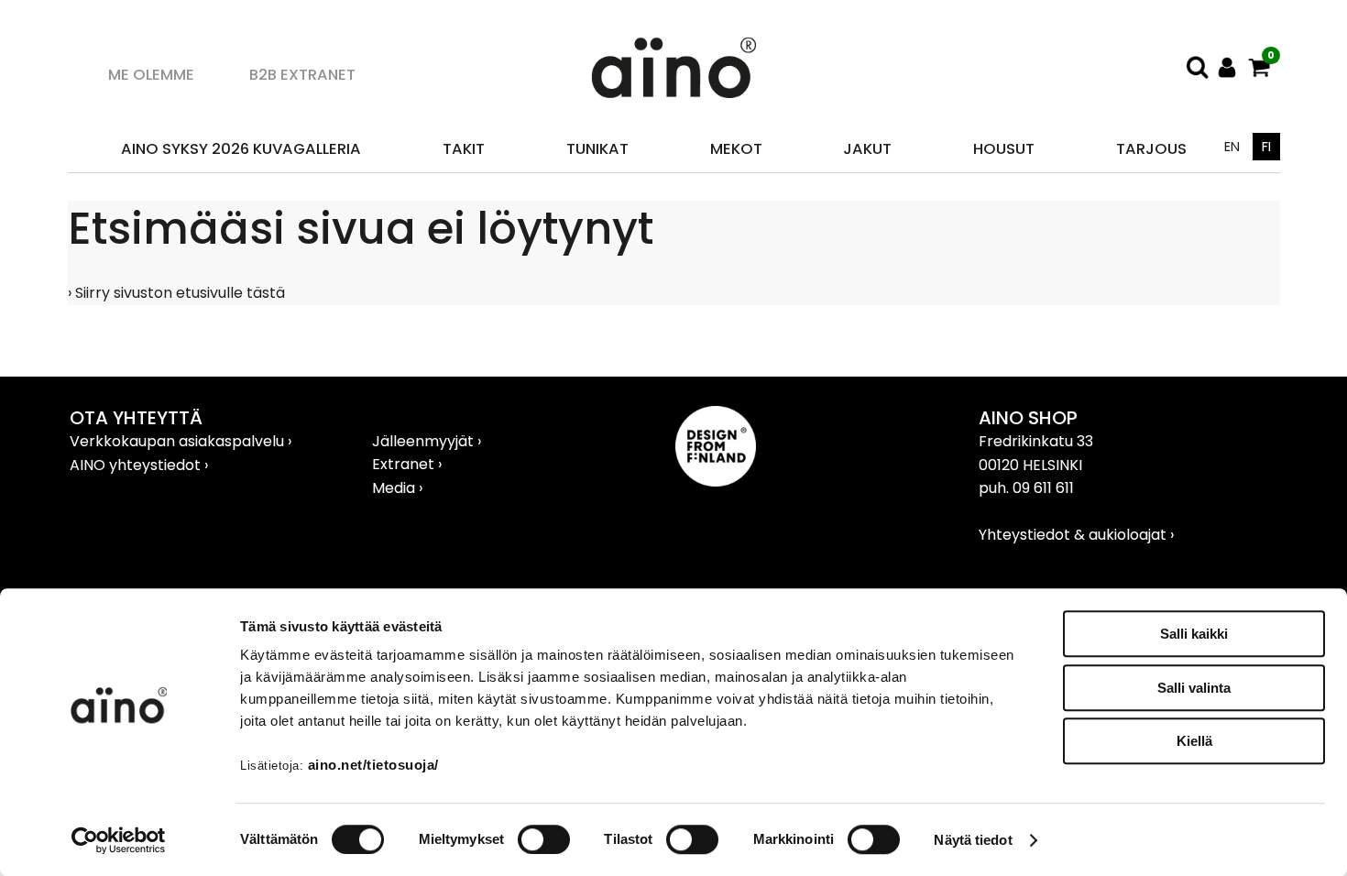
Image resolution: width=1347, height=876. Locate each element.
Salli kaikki (1194, 633)
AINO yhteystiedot (137, 465)
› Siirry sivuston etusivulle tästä (176, 292)
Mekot (736, 148)
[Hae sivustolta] (1197, 67)
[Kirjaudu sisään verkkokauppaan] (1227, 67)
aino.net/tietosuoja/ (373, 764)
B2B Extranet (302, 74)
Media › (397, 487)
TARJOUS (1151, 148)
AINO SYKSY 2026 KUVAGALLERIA (241, 148)
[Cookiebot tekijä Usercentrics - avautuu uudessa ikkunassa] (118, 840)
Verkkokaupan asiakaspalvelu (179, 441)
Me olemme (151, 74)
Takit (464, 148)
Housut (1004, 148)
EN (1232, 146)
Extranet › (407, 464)
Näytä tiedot (973, 840)
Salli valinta (1194, 687)
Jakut (867, 148)
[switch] (544, 839)
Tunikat (597, 148)
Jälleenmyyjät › (426, 441)
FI (1266, 146)
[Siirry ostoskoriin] (1259, 67)
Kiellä (1194, 741)
